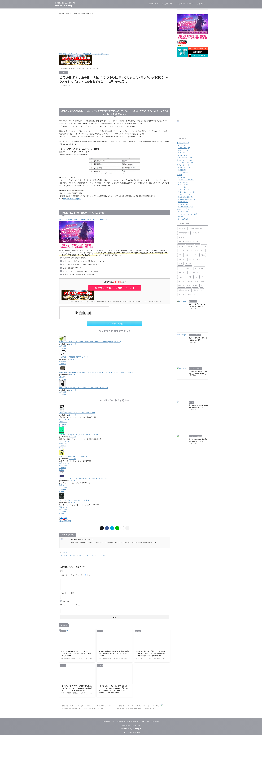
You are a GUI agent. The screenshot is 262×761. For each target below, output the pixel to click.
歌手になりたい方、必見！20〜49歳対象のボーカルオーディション (84, 54)
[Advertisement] (114, 33)
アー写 (204, 246)
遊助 (189, 294)
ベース (180, 264)
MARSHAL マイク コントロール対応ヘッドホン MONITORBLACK (83, 388)
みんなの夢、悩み (167, 4)
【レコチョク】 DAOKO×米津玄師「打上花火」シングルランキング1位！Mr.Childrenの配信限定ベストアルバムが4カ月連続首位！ (76, 688)
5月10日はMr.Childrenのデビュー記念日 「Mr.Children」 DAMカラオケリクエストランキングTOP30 (76, 653)
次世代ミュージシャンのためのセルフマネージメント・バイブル (83, 478)
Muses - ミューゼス (64, 5)
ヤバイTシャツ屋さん (184, 268)
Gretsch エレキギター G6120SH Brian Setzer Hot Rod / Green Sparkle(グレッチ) (90, 342)
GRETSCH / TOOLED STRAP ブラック (73, 357)
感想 (202, 281)
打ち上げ (181, 286)
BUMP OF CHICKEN (196, 228)
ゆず (197, 246)
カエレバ (72, 344)
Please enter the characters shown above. (74, 605)
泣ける (196, 290)
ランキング (64, 552)
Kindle (61, 426)
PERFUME (196, 233)
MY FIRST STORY (183, 233)
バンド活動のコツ (180, 4)
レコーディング (194, 272)
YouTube (190, 246)
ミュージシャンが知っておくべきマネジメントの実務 (79, 435)
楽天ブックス (64, 419)
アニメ (63, 555)
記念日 (75, 555)
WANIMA (181, 246)
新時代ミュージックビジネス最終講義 (73, 456)
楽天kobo (63, 422)
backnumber (182, 228)
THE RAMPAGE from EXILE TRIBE (188, 242)
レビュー (181, 277)
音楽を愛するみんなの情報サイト (131, 725)
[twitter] (102, 528)
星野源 (195, 286)
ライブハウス (191, 4)
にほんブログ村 (65, 521)
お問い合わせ (201, 4)
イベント (99, 555)
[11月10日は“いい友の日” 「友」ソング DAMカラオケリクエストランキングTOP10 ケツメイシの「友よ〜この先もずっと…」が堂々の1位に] (112, 528)
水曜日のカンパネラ (184, 290)
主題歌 (80, 555)
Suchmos (181, 237)
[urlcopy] (127, 528)
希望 (196, 281)
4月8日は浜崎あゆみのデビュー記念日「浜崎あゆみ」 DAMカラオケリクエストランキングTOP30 (114, 653)
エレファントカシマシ (185, 250)
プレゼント (69, 555)
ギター (180, 255)
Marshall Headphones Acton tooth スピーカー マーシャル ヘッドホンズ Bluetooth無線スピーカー (96, 372)
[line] (117, 528)
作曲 (196, 277)
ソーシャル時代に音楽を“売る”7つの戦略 (74, 500)
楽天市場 (62, 346)
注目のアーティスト (154, 4)
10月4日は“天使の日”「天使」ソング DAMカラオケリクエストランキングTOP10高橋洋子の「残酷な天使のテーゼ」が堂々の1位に (151, 653)
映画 (104, 555)
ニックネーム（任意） (67, 593)
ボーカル (188, 264)
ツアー (188, 255)
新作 (188, 286)
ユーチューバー (199, 268)
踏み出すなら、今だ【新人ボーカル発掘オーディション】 (115, 288)
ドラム (203, 255)
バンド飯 (191, 259)
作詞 (202, 277)
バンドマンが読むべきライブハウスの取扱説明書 (77, 413)
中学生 (189, 277)
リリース (93, 555)
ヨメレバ (72, 415)
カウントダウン (199, 250)
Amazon (62, 348)
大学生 (190, 281)
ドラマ (195, 255)
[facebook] (107, 528)
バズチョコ (181, 259)
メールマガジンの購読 (115, 324)
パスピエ (200, 259)
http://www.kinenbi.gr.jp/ (72, 199)
